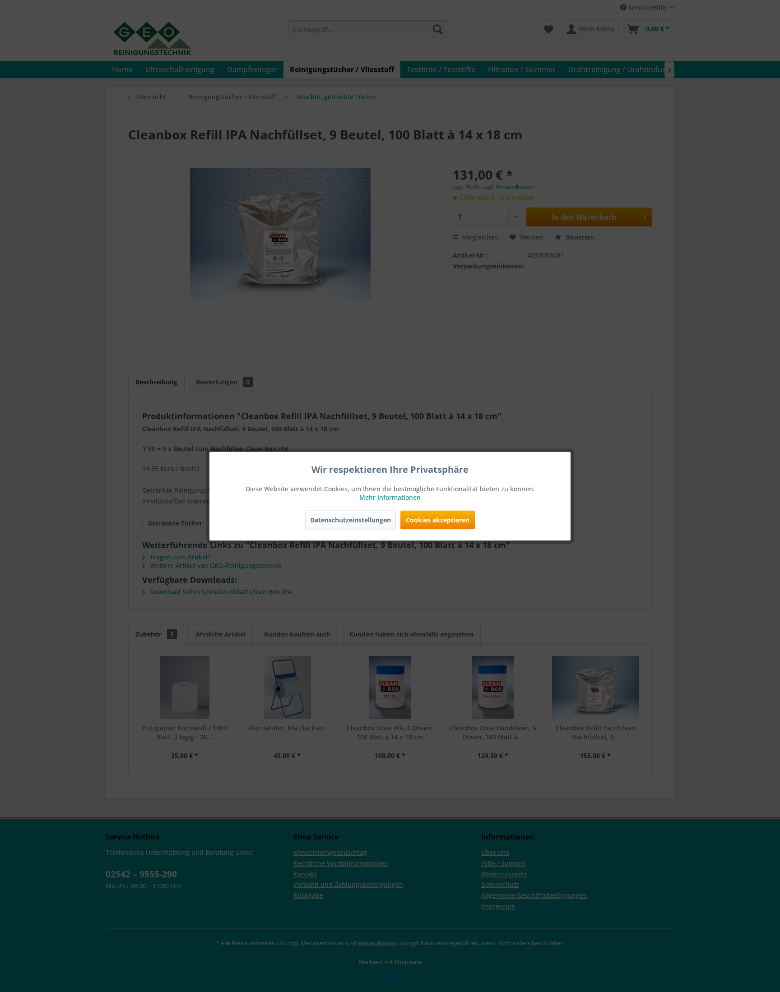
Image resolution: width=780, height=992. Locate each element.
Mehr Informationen (390, 497)
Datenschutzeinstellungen (350, 519)
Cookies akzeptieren (437, 519)
